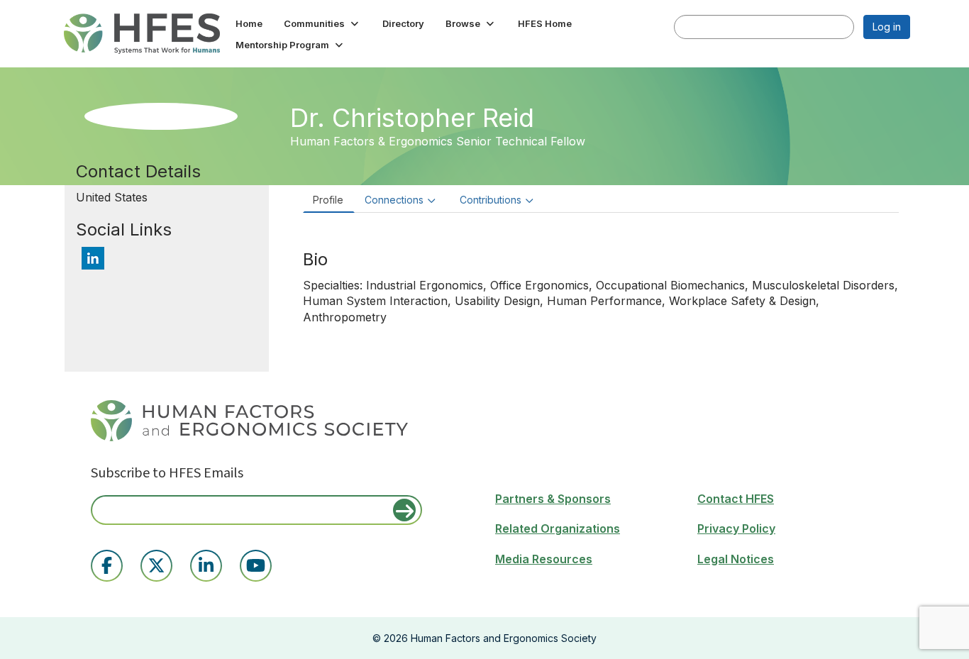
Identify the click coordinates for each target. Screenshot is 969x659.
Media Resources (543, 559)
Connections (394, 200)
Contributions (490, 200)
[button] (322, 23)
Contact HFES (735, 499)
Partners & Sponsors (553, 499)
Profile (328, 200)
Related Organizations (557, 528)
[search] (689, 26)
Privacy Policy (736, 528)
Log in (887, 27)
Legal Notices (735, 559)
